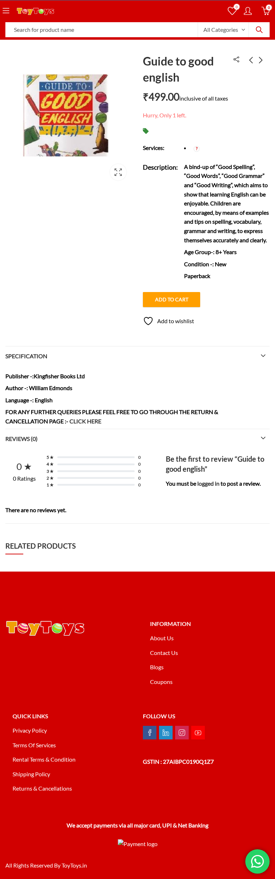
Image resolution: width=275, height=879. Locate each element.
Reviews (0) (21, 438)
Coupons (161, 681)
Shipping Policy (31, 774)
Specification (26, 356)
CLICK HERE (85, 421)
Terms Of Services (34, 745)
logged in (208, 483)
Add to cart (171, 299)
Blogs (157, 667)
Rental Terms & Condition (45, 759)
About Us (162, 638)
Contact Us (164, 652)
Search (259, 29)
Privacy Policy (30, 730)
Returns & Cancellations (42, 788)
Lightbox (118, 172)
